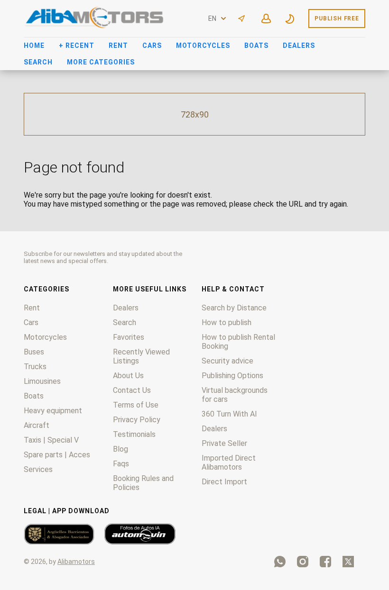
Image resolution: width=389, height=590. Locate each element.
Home (34, 45)
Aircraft (36, 425)
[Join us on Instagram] (302, 561)
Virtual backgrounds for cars (235, 395)
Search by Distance (234, 307)
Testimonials (134, 434)
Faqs (121, 463)
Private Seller (224, 443)
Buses (34, 351)
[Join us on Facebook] (325, 561)
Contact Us (132, 390)
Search (38, 62)
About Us (128, 375)
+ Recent (76, 45)
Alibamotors (76, 561)
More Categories (101, 62)
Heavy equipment (53, 410)
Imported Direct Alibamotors (229, 463)
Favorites (128, 337)
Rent (118, 45)
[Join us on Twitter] (348, 561)
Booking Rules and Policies (143, 483)
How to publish (226, 322)
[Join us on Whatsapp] (280, 561)
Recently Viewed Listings (141, 356)
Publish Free (337, 18)
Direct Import (224, 481)
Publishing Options (232, 375)
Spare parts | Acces (57, 454)
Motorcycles (203, 45)
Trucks (35, 366)
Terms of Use (135, 404)
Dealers (299, 45)
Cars (152, 45)
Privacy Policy (136, 419)
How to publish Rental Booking (238, 342)
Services (38, 469)
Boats (256, 45)
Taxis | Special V (51, 440)
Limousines (42, 381)
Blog (120, 449)
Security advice (227, 360)
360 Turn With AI (229, 413)
